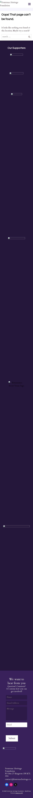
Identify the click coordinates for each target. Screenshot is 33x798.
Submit (12, 738)
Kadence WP (19, 793)
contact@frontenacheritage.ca (18, 779)
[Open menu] (30, 4)
